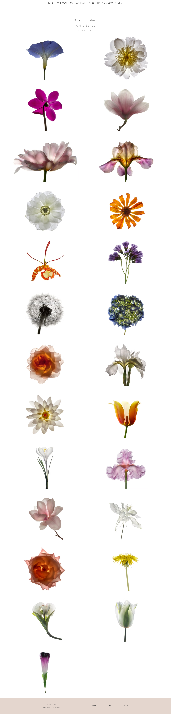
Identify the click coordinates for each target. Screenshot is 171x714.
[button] (61, 3)
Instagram (110, 704)
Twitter (126, 704)
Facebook (93, 704)
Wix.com (57, 707)
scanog (82, 30)
